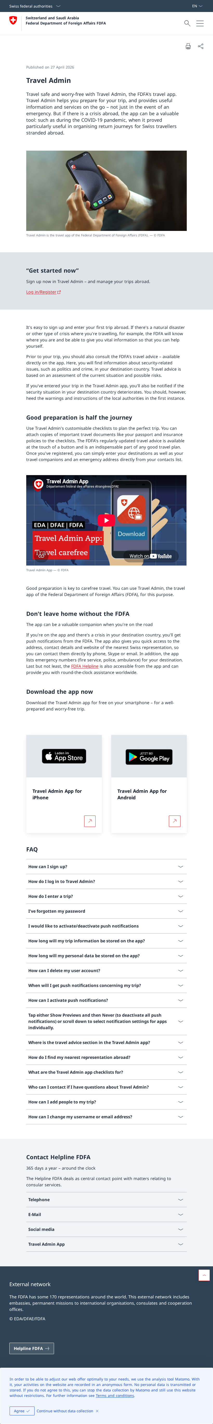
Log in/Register (41, 292)
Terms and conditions (115, 1395)
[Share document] (200, 46)
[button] (204, 1275)
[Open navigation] (200, 23)
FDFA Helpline (84, 666)
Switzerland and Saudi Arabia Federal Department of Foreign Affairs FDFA (66, 20)
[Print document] (188, 46)
